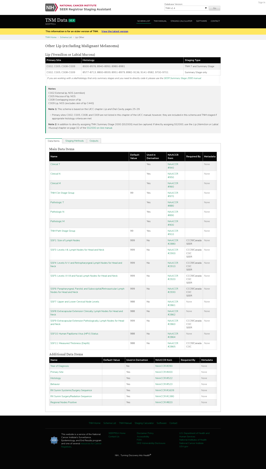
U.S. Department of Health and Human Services (194, 435)
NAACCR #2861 (173, 303)
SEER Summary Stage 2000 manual (182, 78)
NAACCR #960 (173, 185)
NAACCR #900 (173, 223)
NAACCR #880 (173, 204)
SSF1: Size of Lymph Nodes (65, 240)
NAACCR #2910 (173, 264)
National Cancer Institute (191, 443)
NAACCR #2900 (173, 251)
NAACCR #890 (173, 213)
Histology (55, 378)
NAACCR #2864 (173, 335)
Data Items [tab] (54, 141)
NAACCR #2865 (173, 345)
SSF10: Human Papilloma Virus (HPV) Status (74, 333)
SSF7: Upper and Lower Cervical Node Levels (74, 301)
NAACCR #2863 (173, 322)
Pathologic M (57, 221)
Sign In (261, 2)
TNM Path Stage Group (62, 231)
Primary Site (56, 372)
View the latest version (114, 31)
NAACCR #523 (164, 384)
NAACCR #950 (173, 175)
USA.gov (183, 446)
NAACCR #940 (173, 166)
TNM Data (59, 20)
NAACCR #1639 (164, 390)
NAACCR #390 (164, 366)
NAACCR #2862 (173, 313)
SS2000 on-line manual (99, 128)
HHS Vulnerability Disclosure (151, 443)
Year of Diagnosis (59, 366)
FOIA (139, 439)
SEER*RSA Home (117, 433)
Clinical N (55, 173)
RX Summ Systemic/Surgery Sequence (71, 390)
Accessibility (143, 436)
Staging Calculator (181, 21)
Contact (215, 21)
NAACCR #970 (173, 194)
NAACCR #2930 (173, 290)
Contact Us (114, 436)
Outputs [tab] (94, 141)
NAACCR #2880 (173, 242)
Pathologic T (57, 202)
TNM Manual (160, 21)
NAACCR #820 (164, 402)
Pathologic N (57, 211)
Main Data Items (61, 149)
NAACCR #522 (164, 378)
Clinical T (55, 164)
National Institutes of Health (193, 439)
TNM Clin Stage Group (62, 193)
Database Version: (174, 4)
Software (201, 21)
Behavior (55, 384)
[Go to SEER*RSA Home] (80, 7)
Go (214, 8)
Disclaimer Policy (145, 433)
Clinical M (55, 183)
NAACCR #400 (164, 372)
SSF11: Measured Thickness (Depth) (70, 343)
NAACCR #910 (173, 232)
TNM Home (50, 37)
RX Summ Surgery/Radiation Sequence (71, 396)
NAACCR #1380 (164, 396)
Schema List (143, 21)
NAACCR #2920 (173, 277)
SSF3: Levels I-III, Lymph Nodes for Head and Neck (77, 250)
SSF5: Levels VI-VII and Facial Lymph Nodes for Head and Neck (84, 276)
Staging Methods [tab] (74, 141)
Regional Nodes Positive (63, 402)
